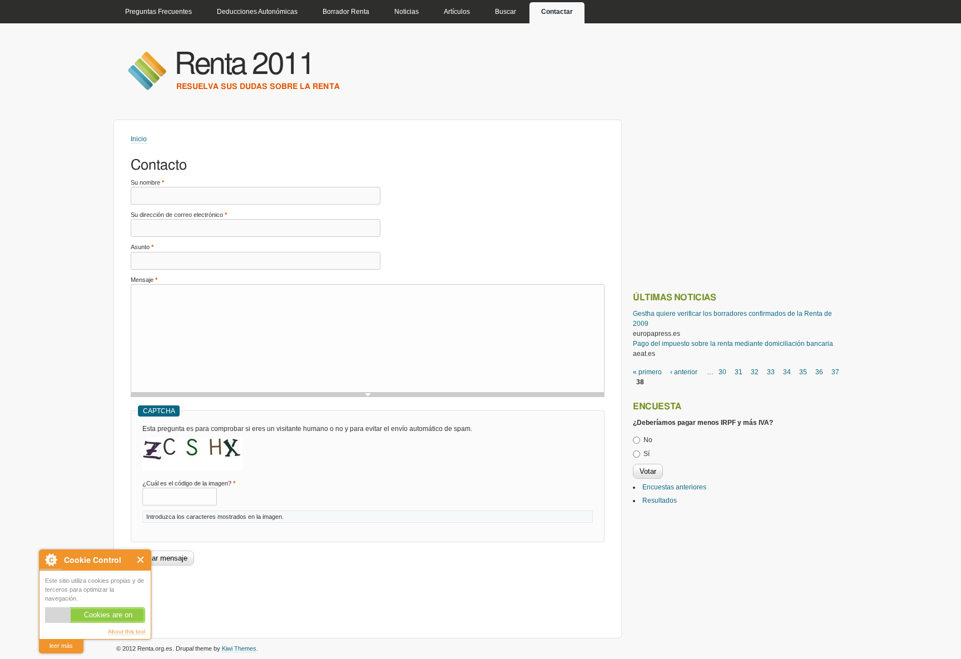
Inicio (139, 139)
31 (738, 372)
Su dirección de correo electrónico (179, 214)
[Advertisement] (333, 596)
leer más (61, 645)
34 (787, 372)
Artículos (457, 12)
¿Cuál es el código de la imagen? (188, 483)
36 (819, 372)
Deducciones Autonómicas (257, 12)
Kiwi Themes (239, 648)
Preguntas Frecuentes (158, 12)
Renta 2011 (244, 64)
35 (803, 372)
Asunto (142, 247)
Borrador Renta (346, 12)
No (647, 440)
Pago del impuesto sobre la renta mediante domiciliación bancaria (733, 344)
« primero (647, 372)
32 (755, 372)
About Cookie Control (50, 559)
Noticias (406, 12)
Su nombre (147, 182)
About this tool (126, 631)
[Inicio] (146, 70)
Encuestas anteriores (674, 487)
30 (722, 372)
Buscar (505, 12)
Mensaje (144, 279)
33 (771, 372)
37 (835, 372)
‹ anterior (683, 372)
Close (141, 559)
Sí (646, 454)
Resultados (659, 500)
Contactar (557, 12)
